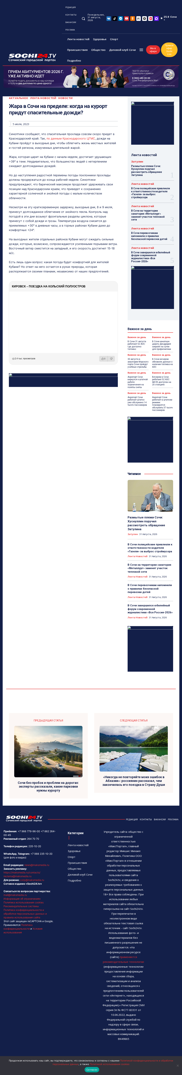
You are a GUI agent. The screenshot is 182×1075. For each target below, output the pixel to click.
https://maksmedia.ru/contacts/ (22, 872)
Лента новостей (43, 98)
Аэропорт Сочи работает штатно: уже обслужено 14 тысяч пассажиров (137, 401)
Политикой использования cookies (109, 1064)
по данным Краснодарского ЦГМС (71, 138)
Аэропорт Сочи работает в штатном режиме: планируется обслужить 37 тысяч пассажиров (162, 403)
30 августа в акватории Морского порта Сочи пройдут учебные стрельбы (138, 363)
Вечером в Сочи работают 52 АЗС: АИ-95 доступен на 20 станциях (161, 381)
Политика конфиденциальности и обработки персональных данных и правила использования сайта (25, 913)
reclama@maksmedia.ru (17, 876)
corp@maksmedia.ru (32, 879)
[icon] (108, 18)
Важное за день (137, 337)
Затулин (137, 161)
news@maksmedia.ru (37, 864)
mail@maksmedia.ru (15, 894)
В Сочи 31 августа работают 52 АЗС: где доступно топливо (137, 345)
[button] (83, 18)
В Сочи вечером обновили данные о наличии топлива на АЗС (162, 363)
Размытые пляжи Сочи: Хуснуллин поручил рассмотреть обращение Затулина (146, 170)
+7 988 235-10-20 (41, 853)
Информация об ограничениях (22, 898)
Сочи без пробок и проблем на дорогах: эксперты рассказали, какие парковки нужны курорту (48, 786)
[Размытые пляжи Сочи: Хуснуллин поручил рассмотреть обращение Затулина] (150, 496)
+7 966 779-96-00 (29, 831)
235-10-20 (34, 846)
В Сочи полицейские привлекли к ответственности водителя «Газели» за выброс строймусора (150, 193)
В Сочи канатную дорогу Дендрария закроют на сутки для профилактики (161, 345)
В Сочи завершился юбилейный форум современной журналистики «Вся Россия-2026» (150, 257)
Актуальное (18, 98)
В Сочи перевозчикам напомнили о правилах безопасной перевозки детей (149, 236)
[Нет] (177, 1065)
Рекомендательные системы (21, 906)
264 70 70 (33, 838)
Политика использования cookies (24, 902)
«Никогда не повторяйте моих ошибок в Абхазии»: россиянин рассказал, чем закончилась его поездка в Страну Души (133, 781)
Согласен (91, 1069)
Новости (65, 98)
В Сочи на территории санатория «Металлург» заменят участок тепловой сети (148, 215)
